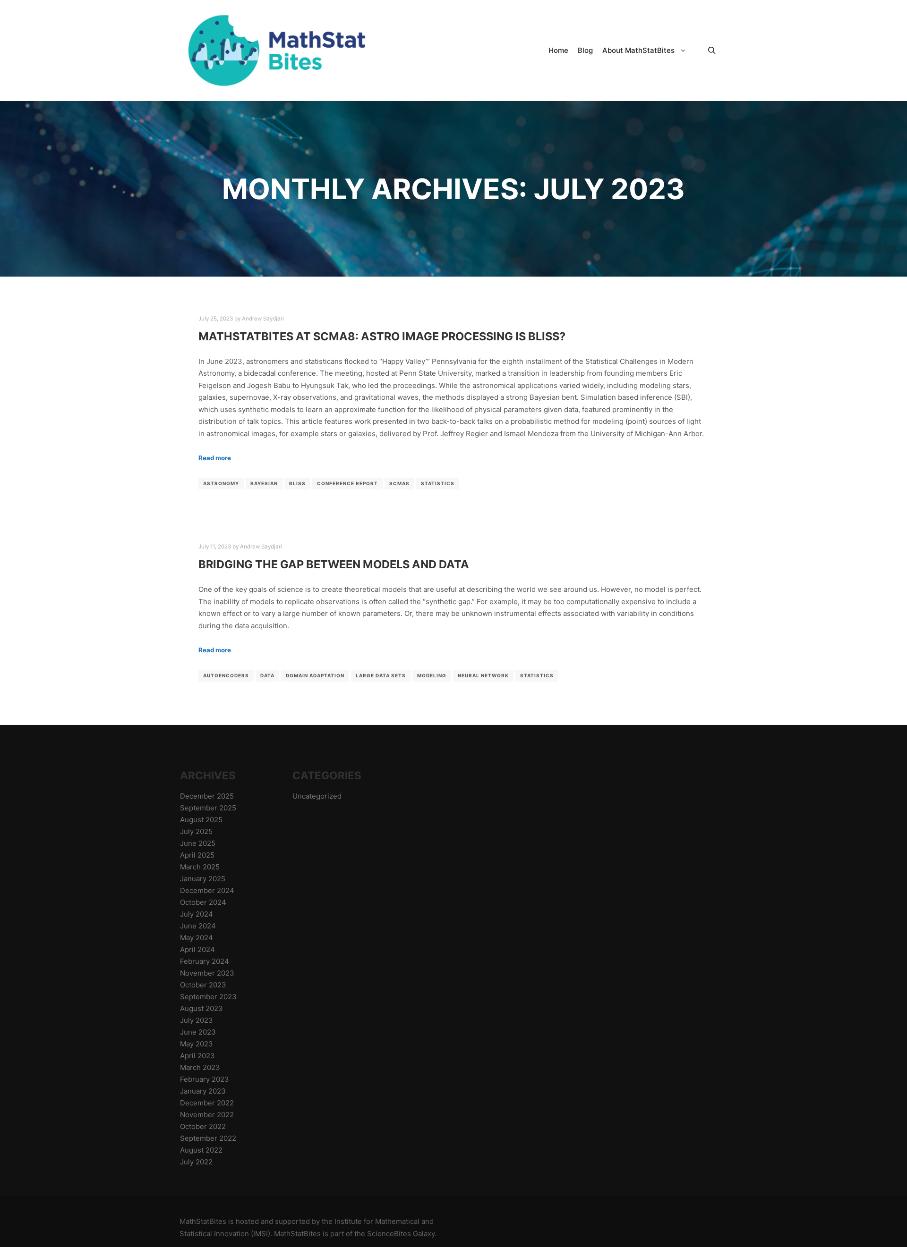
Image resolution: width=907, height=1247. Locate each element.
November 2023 (207, 973)
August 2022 (201, 1150)
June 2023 (198, 1032)
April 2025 (197, 855)
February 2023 (204, 1079)
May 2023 (196, 1043)
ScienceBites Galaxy (401, 1233)
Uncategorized (317, 796)
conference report (347, 483)
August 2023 (201, 1008)
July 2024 (196, 914)
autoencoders (226, 675)
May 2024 (196, 937)
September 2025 (208, 807)
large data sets (381, 675)
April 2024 (197, 949)
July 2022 (196, 1161)
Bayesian (264, 483)
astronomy (221, 483)
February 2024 (204, 961)
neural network (483, 675)
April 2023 (197, 1055)
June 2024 (198, 925)
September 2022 (208, 1138)
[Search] (711, 50)
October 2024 (203, 902)
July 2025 (196, 831)
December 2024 (207, 890)
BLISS (297, 483)
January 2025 (202, 878)
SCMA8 (399, 483)
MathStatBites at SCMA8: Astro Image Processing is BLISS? (381, 336)
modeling (431, 675)
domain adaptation (315, 675)
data (267, 675)
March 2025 (200, 866)
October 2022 (203, 1126)
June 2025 (197, 843)
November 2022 (207, 1114)
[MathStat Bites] (274, 50)
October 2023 (203, 984)
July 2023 (196, 1020)
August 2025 (201, 819)
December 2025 (207, 796)
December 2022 (207, 1102)
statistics (437, 483)
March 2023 (200, 1067)
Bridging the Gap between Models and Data (333, 564)
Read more (214, 458)
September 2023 (208, 996)
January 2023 (203, 1091)
